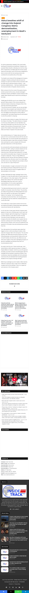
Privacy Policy (17, 584)
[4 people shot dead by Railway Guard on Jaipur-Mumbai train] (4, 563)
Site (15, 577)
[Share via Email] (23, 278)
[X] (5, 278)
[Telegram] (21, 278)
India (7, 15)
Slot (13, 577)
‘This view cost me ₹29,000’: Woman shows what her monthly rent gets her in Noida (18, 524)
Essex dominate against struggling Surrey (11, 419)
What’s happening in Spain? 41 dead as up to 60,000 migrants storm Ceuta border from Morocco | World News (21, 305)
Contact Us (11, 584)
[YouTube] (17, 509)
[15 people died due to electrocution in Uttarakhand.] (4, 551)
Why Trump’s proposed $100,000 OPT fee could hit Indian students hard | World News (21, 322)
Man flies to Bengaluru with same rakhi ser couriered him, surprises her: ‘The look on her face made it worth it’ (18, 539)
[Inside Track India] (7, 6)
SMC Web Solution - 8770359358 (18, 581)
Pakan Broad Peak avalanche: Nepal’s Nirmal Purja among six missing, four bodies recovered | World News (7, 305)
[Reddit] (15, 278)
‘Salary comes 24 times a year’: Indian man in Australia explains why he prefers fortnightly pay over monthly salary (18, 531)
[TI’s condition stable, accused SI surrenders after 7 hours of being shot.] (4, 569)
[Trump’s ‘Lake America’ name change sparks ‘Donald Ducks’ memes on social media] (4, 518)
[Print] (26, 278)
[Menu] (1, 6)
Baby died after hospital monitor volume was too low (13, 400)
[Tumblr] (10, 278)
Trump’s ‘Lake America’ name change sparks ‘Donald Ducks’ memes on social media (18, 518)
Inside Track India (5, 579)
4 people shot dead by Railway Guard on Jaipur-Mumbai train (18, 562)
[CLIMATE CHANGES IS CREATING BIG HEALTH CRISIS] (4, 557)
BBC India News (6, 391)
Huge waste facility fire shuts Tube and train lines (12, 394)
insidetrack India (5, 36)
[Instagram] (18, 509)
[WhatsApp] (18, 278)
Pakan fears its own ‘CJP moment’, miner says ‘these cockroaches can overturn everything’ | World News (7, 323)
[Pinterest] (13, 278)
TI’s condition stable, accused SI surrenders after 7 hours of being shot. (17, 569)
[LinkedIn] (8, 278)
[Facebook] (2, 278)
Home (3, 15)
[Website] (14, 286)
